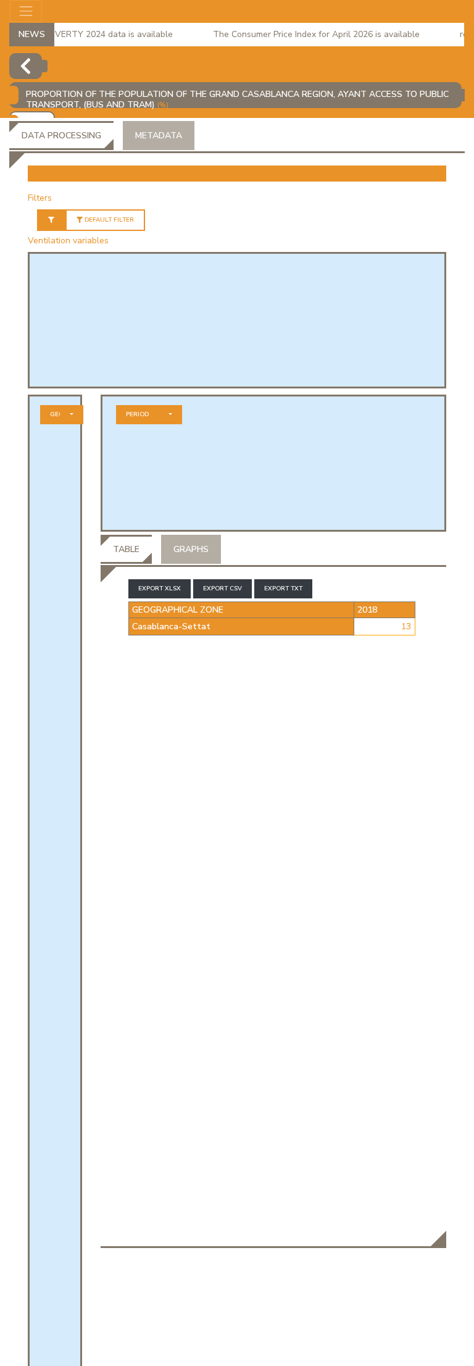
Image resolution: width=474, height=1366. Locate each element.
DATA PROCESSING (61, 135)
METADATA (158, 135)
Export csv (222, 588)
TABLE (126, 549)
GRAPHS (191, 549)
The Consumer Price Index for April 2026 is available (308, 34)
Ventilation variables (68, 240)
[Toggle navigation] (26, 11)
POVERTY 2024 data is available (100, 34)
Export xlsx (159, 588)
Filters (40, 198)
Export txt (283, 588)
